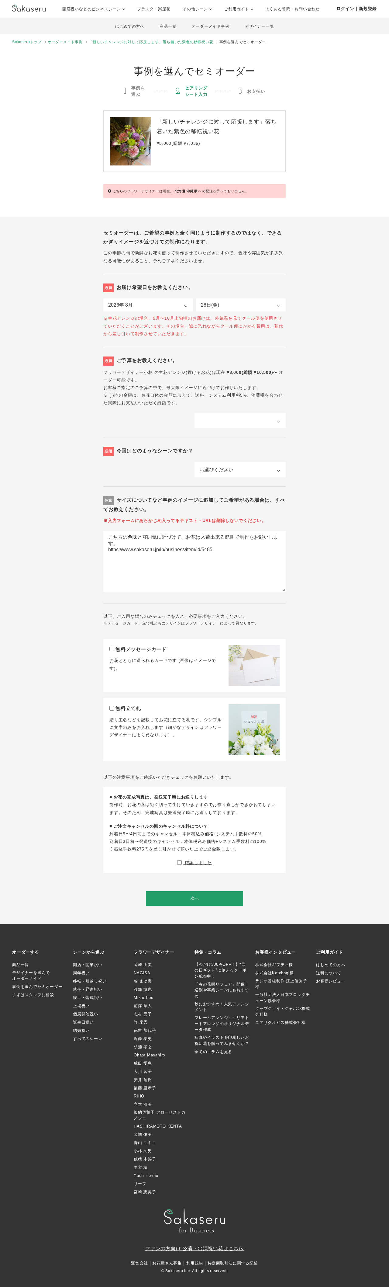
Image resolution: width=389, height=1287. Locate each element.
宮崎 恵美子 (145, 1192)
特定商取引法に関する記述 (233, 1263)
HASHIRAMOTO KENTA (158, 1126)
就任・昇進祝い (87, 989)
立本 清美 (143, 1104)
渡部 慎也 (143, 989)
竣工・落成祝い (87, 997)
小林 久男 (143, 1151)
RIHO (139, 1096)
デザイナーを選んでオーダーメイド (31, 975)
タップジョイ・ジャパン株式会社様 (282, 1011)
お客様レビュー (331, 981)
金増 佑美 (143, 1134)
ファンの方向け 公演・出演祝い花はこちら (194, 1248)
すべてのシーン (87, 1038)
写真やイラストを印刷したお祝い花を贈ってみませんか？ (221, 1040)
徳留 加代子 (145, 1030)
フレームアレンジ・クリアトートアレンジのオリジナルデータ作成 (221, 1023)
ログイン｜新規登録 (356, 8)
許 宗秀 (141, 1022)
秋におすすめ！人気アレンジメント (221, 1007)
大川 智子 (143, 1071)
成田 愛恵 (143, 1063)
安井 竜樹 (143, 1079)
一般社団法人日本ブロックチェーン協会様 (282, 997)
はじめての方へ (130, 26)
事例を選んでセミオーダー (37, 986)
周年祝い (81, 973)
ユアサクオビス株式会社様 (280, 1022)
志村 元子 (143, 1014)
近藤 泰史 (143, 1038)
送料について (328, 973)
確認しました (197, 862)
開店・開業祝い (87, 964)
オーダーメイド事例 (210, 26)
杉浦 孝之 (143, 1047)
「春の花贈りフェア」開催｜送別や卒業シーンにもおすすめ (221, 990)
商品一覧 (168, 26)
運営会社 (139, 1263)
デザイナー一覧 (259, 26)
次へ (194, 898)
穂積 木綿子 (145, 1159)
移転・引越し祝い (89, 981)
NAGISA (142, 973)
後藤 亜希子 (145, 1088)
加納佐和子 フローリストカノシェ (159, 1115)
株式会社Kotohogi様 (274, 973)
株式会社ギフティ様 (274, 964)
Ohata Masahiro (149, 1055)
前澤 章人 (143, 1006)
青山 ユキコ (145, 1142)
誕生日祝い (83, 1022)
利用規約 (194, 1263)
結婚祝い (81, 1030)
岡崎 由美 (143, 964)
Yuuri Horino (146, 1175)
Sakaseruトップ (27, 42)
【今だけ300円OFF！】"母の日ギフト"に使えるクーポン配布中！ (220, 970)
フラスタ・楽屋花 (153, 9)
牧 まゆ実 (143, 981)
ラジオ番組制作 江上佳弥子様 (281, 984)
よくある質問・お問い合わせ (292, 9)
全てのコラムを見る (213, 1051)
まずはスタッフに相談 (33, 995)
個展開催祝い (85, 1014)
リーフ (140, 1183)
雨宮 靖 (141, 1167)
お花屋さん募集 (167, 1263)
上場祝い (81, 1006)
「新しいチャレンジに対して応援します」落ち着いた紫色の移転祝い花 (151, 42)
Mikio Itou (143, 997)
